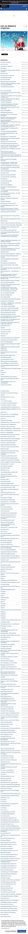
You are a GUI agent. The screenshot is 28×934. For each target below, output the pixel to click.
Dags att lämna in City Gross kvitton (8, 436)
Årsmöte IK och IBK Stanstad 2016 (8, 567)
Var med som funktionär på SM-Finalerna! (9, 854)
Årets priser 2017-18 (5, 470)
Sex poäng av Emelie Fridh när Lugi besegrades (10, 879)
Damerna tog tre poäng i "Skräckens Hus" (9, 910)
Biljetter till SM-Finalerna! (6, 852)
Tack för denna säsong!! (6, 329)
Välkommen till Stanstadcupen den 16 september (11, 253)
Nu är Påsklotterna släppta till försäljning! (9, 143)
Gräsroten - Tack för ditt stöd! (7, 544)
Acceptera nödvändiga (11, 931)
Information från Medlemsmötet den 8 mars (10, 715)
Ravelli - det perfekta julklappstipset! (8, 549)
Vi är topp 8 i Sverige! (5, 584)
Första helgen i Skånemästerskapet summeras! (10, 582)
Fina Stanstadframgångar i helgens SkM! (9, 472)
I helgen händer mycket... (6, 761)
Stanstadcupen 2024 (5, 182)
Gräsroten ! (3, 327)
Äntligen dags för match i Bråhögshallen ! (9, 361)
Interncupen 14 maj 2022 (6, 331)
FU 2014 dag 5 (4, 799)
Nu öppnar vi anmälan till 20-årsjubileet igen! (10, 826)
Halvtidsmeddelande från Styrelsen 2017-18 (10, 485)
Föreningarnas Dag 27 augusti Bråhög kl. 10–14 (10, 557)
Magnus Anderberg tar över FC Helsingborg (10, 900)
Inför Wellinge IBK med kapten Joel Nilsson (9, 896)
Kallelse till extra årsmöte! (6, 778)
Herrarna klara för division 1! (6, 533)
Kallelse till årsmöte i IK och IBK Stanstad (9, 675)
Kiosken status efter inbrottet (7, 509)
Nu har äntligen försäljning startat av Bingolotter (10, 243)
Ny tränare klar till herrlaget (6, 474)
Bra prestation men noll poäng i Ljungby (9, 908)
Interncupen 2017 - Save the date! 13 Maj (9, 527)
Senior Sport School (5, 172)
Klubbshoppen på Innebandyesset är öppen (10, 450)
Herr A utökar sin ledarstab (6, 506)
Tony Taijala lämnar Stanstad (6, 646)
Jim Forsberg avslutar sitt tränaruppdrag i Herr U (10, 793)
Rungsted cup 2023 (5, 251)
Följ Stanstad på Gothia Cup (6, 890)
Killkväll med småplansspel (6, 294)
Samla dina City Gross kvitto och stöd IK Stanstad (11, 609)
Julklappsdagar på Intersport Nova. (8, 492)
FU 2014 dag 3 (4, 807)
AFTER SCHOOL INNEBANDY (6, 184)
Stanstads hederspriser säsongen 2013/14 (9, 803)
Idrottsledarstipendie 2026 (6, 77)
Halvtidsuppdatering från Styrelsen (8, 730)
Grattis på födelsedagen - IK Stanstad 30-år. (10, 258)
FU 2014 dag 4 (4, 801)
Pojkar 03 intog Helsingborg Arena (8, 838)
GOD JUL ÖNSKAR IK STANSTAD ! (8, 292)
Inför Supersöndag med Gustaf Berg (8, 882)
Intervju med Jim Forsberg (6, 788)
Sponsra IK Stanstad (5, 658)
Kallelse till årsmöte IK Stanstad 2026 (8, 81)
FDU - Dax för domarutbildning (7, 770)
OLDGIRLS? (3, 677)
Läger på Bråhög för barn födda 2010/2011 (9, 363)
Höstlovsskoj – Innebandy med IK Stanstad (10, 308)
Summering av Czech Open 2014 (7, 772)
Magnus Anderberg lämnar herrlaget (8, 444)
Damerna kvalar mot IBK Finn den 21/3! (8, 844)
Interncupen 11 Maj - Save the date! (8, 426)
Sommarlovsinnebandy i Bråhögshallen (9, 131)
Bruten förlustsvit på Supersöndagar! (8, 912)
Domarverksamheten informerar (7, 359)
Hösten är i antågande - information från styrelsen (11, 462)
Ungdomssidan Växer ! (5, 325)
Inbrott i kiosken (4, 531)
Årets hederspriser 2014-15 (6, 696)
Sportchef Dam (4, 639)
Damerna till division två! (6, 833)
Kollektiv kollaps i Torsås (6, 875)
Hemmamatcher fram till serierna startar (9, 513)
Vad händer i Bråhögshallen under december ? (10, 165)
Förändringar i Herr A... (5, 726)
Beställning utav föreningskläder (7, 301)
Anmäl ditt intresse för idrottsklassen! (8, 842)
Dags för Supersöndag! (5, 886)
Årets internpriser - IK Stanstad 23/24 (8, 203)
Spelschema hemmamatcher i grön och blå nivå (10, 750)
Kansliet (2, 374)
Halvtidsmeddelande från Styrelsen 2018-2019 (10, 434)
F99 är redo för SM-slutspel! (6, 722)
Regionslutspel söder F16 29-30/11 (8, 741)
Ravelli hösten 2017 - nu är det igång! (8, 501)
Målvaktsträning (4, 220)
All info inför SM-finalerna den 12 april (8, 884)
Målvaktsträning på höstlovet (7, 112)
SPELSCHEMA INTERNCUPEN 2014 (8, 813)
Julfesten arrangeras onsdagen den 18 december (11, 894)
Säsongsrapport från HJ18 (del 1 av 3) (8, 867)
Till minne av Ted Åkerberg (6, 542)
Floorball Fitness (4, 178)
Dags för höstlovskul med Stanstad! (8, 174)
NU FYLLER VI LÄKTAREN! (6, 90)
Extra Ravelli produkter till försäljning (8, 732)
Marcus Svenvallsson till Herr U (7, 869)
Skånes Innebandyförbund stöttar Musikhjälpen (10, 438)
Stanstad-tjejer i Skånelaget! (6, 497)
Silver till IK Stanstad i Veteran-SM (7, 282)
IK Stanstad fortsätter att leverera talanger (9, 393)
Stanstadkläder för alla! (5, 637)
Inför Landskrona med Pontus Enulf (8, 892)
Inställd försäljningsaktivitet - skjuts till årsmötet (10, 428)
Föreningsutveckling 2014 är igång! (8, 811)
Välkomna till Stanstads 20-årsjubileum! (9, 873)
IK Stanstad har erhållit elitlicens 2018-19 (9, 456)
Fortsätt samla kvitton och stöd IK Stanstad (9, 446)
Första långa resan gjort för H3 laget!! (8, 405)
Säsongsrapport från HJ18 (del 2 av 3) (8, 865)
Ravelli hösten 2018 (5, 448)
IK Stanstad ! (3, 372)
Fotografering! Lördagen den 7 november (9, 656)
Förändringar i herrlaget (5, 481)
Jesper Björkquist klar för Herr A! (7, 679)
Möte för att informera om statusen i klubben (10, 720)
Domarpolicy (3, 628)
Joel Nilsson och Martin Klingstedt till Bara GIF (10, 786)
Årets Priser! (3, 571)
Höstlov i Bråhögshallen (5, 110)
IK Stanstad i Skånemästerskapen (8, 711)
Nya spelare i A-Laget (5, 622)
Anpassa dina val (5, 928)
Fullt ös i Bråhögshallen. (5, 297)
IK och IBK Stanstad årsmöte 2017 (8, 520)
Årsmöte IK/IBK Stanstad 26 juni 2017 (8, 515)
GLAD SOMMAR (4, 261)
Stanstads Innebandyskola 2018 (7, 483)
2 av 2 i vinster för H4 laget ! (6, 401)
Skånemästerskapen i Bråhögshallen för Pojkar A (11, 218)
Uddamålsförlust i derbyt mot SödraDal (9, 902)
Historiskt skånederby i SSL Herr (7, 776)
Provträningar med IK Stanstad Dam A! (8, 684)
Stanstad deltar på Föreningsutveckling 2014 (10, 821)
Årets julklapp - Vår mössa (6, 626)
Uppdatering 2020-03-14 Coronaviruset (9, 376)
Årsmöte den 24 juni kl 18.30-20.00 (8, 416)
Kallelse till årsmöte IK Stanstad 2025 (8, 141)
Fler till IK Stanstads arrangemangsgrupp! (9, 458)
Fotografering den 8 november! (7, 755)
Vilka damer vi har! (4, 333)
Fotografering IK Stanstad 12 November (9, 551)
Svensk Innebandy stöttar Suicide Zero (9, 230)
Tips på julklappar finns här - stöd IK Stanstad (10, 624)
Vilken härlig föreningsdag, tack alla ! (8, 314)
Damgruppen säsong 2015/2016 (7, 664)
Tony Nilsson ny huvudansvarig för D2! (8, 666)
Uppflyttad (3, 605)
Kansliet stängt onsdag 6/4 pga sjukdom (9, 339)
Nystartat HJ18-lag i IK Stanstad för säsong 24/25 (11, 223)
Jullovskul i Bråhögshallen (6, 102)
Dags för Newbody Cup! (6, 916)
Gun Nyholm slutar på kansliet (7, 888)
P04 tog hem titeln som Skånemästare (8, 424)
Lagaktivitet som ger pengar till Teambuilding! (10, 460)
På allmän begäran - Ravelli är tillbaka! (8, 633)
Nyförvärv (3, 578)
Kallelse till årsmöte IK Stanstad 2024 (8, 211)
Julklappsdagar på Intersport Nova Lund (9, 906)
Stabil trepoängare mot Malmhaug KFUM (9, 871)
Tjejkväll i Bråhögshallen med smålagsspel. (9, 310)
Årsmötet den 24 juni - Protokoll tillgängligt (9, 414)
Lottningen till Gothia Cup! (6, 736)
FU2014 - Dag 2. (4, 809)
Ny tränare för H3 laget (5, 468)
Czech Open (3, 774)
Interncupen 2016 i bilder (6, 565)
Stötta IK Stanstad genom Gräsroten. (8, 312)
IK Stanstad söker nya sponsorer (7, 75)
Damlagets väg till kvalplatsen (7, 848)
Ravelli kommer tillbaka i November (8, 553)
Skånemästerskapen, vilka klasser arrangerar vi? (10, 858)
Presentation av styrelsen (6, 62)
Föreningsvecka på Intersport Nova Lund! (9, 850)
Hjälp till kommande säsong (6, 569)
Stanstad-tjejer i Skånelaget (6, 540)
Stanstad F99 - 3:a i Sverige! (6, 846)
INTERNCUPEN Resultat (5, 805)
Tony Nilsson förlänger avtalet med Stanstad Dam (11, 619)
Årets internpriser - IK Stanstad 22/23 (8, 263)
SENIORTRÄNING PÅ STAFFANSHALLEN (9, 580)
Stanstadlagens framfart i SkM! (7, 708)
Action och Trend (4, 73)
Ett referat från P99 (4, 914)
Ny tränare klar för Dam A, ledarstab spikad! (10, 795)
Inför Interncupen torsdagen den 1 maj (8, 817)
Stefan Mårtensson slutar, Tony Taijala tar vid (10, 819)
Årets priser (3, 418)
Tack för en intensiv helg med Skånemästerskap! (11, 828)
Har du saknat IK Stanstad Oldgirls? (8, 306)
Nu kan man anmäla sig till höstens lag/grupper (10, 784)
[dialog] (14, 926)
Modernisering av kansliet (6, 357)
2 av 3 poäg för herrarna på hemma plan (9, 403)
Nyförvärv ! (3, 395)
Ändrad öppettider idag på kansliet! (8, 355)
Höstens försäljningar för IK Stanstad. (8, 170)
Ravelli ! (2, 370)
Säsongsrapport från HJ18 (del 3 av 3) (8, 863)
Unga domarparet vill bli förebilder (8, 499)
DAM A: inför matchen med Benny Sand (9, 759)
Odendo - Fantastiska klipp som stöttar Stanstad (11, 430)
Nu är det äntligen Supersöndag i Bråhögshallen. (11, 299)
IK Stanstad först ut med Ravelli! (7, 757)
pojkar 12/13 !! (3, 412)
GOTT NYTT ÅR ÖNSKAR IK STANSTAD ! (9, 290)
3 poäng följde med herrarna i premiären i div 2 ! (10, 407)
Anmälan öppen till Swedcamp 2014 (8, 856)
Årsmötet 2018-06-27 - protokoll (7, 464)
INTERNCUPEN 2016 (5, 597)
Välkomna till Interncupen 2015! (7, 706)
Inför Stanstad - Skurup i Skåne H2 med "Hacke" (10, 635)
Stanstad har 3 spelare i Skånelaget (8, 442)
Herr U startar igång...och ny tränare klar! (9, 662)
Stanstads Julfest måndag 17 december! (9, 440)
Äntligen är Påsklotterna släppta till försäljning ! (10, 280)
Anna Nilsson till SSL (5, 529)
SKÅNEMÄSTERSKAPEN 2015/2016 (8, 589)
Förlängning (3, 576)
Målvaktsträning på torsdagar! (7, 724)
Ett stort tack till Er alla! (5, 79)
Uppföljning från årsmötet (6, 780)
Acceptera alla (21, 931)
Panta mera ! (3, 399)
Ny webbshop (3, 68)
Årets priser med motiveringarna (7, 522)
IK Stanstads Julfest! (5, 390)
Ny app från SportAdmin (6, 201)
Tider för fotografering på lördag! (7, 748)
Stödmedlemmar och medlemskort (8, 644)
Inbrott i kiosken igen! (5, 511)
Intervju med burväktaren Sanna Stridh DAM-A (10, 337)
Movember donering (5, 479)
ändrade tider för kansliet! (6, 384)
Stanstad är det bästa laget (6, 180)
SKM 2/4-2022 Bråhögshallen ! (7, 341)
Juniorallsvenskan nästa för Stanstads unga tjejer (11, 368)
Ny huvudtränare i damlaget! (6, 466)
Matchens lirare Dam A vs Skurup (7, 397)
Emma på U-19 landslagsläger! (7, 432)
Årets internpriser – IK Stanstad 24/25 (8, 136)
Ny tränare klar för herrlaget (6, 420)
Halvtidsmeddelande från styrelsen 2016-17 (10, 538)
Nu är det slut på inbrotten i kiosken (8, 487)
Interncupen (3, 335)
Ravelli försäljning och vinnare (7, 734)
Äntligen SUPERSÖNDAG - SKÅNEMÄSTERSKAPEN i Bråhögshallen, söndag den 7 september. (11, 122)
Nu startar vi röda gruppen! (6, 648)
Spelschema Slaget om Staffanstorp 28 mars (10, 713)
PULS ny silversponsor (5, 815)
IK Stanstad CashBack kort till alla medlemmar (10, 555)
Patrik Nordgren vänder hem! (6, 691)
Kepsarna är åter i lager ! (5, 196)
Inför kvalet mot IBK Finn (6, 840)
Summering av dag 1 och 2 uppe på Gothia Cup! (10, 728)
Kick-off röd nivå (4, 64)
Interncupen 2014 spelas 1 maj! (7, 824)
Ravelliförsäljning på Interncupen (7, 698)
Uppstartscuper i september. (6, 66)
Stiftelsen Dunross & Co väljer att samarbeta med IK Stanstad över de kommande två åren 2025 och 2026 (11, 156)
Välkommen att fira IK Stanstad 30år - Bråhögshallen (11, 225)
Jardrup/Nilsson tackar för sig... (7, 689)
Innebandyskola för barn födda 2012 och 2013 (10, 422)
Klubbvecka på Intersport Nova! (7, 660)
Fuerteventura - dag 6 (5, 797)
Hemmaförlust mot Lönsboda (7, 904)
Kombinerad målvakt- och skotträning (8, 176)
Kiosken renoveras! (4, 559)
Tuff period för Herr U (5, 898)
